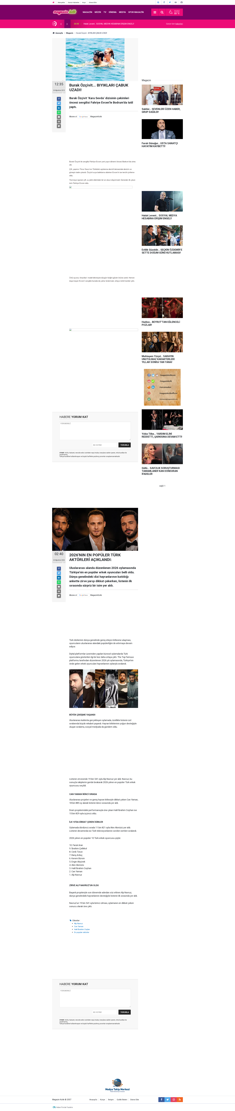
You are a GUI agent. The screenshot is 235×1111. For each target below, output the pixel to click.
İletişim (111, 1100)
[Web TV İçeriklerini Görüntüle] (175, 2)
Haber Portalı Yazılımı (64, 1107)
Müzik (98, 12)
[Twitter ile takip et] (167, 1099)
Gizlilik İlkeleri (122, 1100)
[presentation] (61, 23)
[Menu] (155, 12)
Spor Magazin (136, 12)
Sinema (113, 12)
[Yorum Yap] (59, 126)
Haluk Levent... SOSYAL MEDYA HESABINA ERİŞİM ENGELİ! (108, 24)
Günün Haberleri (73, 2)
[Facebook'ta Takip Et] (164, 2)
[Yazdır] (59, 121)
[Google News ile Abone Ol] (158, 2)
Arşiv (84, 2)
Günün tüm (174, 24)
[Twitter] (59, 103)
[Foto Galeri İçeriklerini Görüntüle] (181, 2)
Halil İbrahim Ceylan (82, 929)
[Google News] (83, 116)
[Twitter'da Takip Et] (170, 2)
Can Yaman (78, 926)
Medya (122, 12)
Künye (102, 1100)
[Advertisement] (103, 139)
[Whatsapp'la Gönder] (59, 112)
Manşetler (61, 2)
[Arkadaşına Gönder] (59, 117)
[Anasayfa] (53, 2)
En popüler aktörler (81, 932)
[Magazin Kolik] (65, 12)
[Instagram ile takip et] (174, 1099)
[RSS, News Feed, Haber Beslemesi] (180, 1099)
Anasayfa (93, 1100)
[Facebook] (59, 99)
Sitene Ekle (93, 2)
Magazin (87, 12)
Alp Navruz (78, 923)
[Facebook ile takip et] (161, 1099)
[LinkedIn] (59, 108)
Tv (105, 12)
